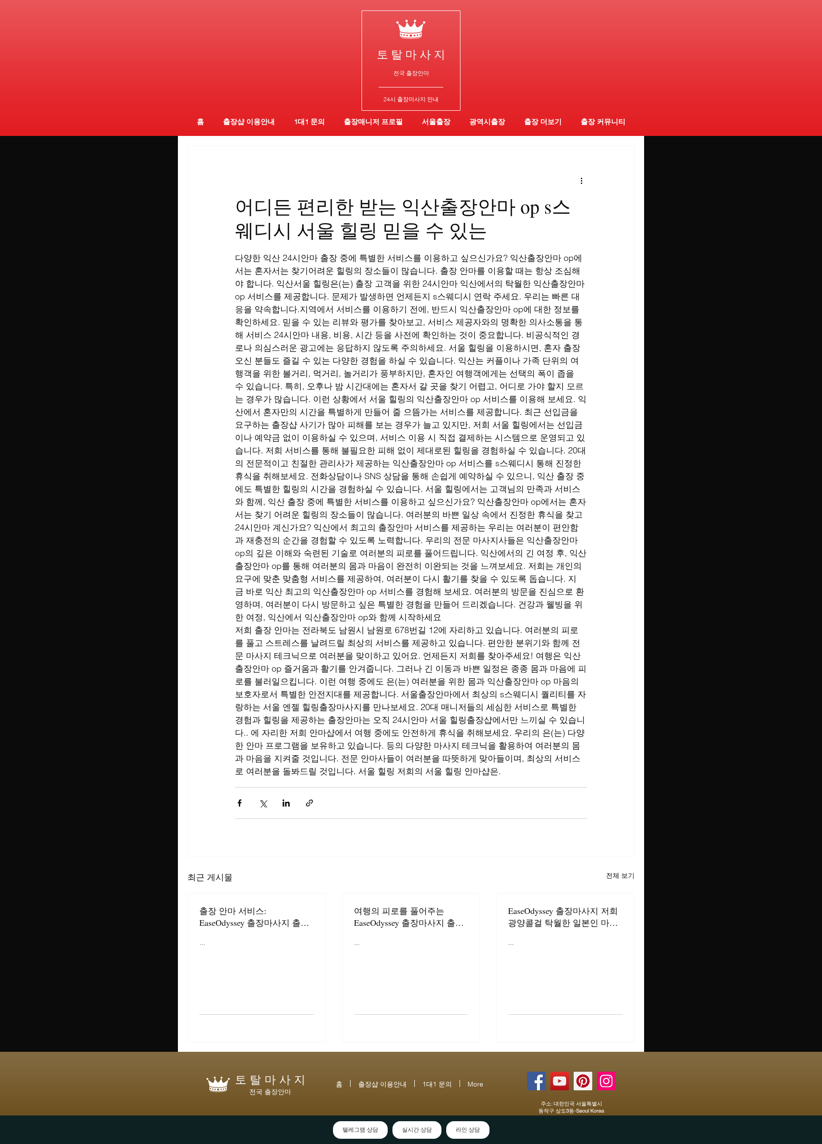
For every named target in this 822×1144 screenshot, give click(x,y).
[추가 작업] (581, 180)
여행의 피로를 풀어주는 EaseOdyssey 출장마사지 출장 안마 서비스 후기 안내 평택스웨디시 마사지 (410, 917)
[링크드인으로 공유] (286, 803)
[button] (487, 121)
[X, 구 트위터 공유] (262, 803)
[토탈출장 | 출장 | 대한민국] (583, 1081)
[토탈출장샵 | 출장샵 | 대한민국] (606, 1081)
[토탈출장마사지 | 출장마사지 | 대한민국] (559, 1081)
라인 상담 (468, 1129)
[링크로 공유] (309, 803)
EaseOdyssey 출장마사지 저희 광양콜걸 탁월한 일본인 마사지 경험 (563, 917)
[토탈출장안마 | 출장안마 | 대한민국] (536, 1081)
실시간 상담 (417, 1129)
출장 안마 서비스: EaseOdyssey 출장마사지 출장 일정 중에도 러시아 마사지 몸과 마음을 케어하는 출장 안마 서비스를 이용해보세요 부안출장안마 (255, 917)
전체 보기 (620, 875)
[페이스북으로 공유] (239, 803)
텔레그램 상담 (360, 1129)
